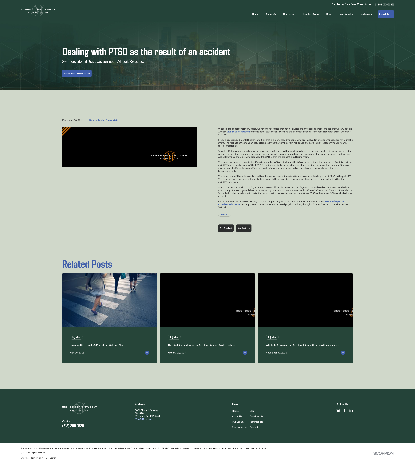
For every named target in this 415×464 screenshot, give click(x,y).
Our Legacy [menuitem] (289, 14)
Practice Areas (239, 427)
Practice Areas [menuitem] (311, 14)
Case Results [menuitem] (346, 14)
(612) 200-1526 (73, 425)
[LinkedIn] (351, 410)
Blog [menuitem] (328, 14)
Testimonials (256, 421)
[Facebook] (344, 410)
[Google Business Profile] (338, 410)
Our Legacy (238, 421)
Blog (252, 410)
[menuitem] (25, 458)
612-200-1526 (384, 4)
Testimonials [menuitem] (367, 14)
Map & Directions (144, 418)
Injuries (225, 214)
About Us (237, 416)
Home (235, 410)
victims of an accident (238, 131)
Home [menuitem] (255, 14)
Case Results (256, 416)
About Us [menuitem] (271, 14)
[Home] (38, 10)
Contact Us (255, 427)
